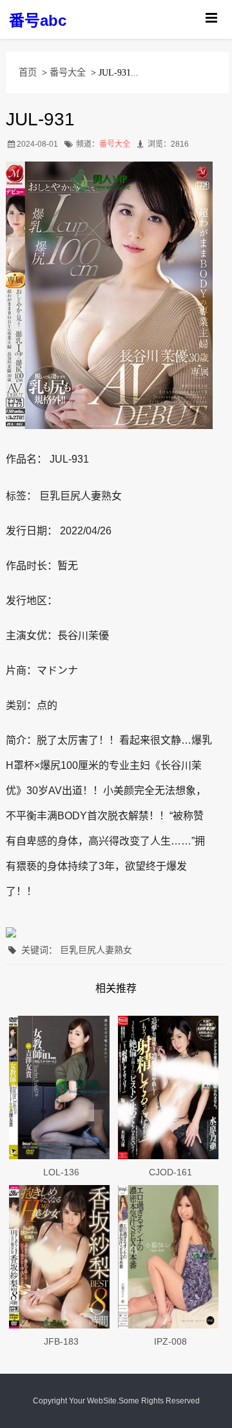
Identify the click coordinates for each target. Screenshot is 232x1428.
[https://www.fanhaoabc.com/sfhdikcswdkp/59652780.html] (61, 1087)
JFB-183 (61, 1341)
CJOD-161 (170, 1172)
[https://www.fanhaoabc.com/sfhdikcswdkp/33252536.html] (170, 1256)
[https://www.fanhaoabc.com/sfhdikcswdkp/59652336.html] (170, 1087)
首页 (28, 72)
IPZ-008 (170, 1341)
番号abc (37, 20)
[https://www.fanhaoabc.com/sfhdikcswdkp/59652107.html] (61, 1256)
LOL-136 (61, 1172)
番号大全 (68, 72)
